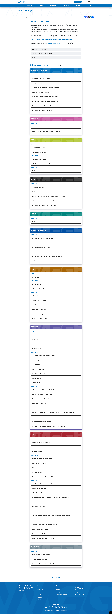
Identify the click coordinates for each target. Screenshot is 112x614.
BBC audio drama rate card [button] (38, 147)
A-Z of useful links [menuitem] (56, 577)
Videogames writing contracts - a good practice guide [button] (45, 563)
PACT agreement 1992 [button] (37, 284)
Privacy (38, 592)
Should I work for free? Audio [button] (39, 170)
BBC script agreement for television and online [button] (43, 355)
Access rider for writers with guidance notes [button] (42, 238)
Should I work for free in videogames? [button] (41, 554)
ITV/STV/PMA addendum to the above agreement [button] (44, 373)
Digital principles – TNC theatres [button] (40, 493)
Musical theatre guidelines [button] (38, 506)
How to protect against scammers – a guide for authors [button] (45, 191)
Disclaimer (39, 597)
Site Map (39, 599)
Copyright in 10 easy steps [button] (38, 83)
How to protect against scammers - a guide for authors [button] (45, 96)
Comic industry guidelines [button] (38, 187)
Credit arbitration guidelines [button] (39, 300)
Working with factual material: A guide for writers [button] (44, 205)
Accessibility (39, 591)
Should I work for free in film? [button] (39, 309)
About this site (40, 589)
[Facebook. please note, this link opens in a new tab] (52, 607)
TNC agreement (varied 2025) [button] (39, 463)
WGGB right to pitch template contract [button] (41, 421)
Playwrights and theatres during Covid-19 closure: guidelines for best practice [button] (51, 515)
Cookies (39, 594)
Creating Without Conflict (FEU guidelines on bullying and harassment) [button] (49, 242)
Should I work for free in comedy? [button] (40, 221)
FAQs (57, 591)
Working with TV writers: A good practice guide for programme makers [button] (49, 426)
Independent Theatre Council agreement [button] (42, 458)
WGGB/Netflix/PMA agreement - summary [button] (42, 382)
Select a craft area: (39, 65)
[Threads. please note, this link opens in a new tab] (56, 607)
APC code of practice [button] (37, 295)
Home (19, 5)
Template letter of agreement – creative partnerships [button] (45, 101)
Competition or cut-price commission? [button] (41, 78)
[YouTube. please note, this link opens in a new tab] (65, 607)
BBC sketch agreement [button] (37, 360)
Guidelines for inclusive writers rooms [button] (41, 247)
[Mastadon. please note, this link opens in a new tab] (59, 607)
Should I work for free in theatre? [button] (40, 529)
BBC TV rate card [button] (36, 335)
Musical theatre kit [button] (36, 511)
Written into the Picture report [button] (39, 318)
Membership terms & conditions (62, 594)
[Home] (22, 2)
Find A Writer (58, 592)
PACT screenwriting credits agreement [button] (41, 289)
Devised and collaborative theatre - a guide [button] (42, 483)
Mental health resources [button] (38, 251)
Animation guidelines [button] (37, 126)
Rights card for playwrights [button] (38, 520)
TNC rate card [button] (35, 447)
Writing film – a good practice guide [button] (40, 314)
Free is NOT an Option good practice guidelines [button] (43, 394)
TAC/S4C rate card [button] (36, 348)
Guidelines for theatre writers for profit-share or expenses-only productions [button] (50, 497)
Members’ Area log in (60, 587)
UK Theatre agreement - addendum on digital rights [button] (44, 476)
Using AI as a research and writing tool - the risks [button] (44, 105)
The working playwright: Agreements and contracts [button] (44, 533)
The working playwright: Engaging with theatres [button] (43, 538)
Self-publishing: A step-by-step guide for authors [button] (43, 200)
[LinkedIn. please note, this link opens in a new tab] (49, 607)
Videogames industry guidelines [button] (39, 559)
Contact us (91, 5)
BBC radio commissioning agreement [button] (41, 163)
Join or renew (30, 5)
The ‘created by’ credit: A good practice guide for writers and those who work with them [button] (53, 412)
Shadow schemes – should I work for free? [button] (42, 399)
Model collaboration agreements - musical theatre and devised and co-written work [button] (52, 502)
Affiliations (58, 589)
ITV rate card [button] (35, 339)
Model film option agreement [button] (39, 305)
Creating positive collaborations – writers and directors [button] (45, 87)
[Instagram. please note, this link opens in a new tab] (62, 607)
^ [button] (110, 613)
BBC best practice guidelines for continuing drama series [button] (45, 389)
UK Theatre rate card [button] (37, 451)
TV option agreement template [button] (39, 417)
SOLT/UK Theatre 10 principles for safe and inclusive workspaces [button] (47, 256)
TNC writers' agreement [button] (37, 467)
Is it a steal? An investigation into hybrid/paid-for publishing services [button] (48, 196)
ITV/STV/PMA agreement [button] (38, 369)
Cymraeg (39, 596)
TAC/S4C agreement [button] (36, 378)
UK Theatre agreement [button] (37, 472)
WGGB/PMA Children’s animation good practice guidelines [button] (46, 131)
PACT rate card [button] (35, 277)
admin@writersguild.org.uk (54, 43)
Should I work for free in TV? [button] (39, 403)
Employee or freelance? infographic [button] (40, 92)
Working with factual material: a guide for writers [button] (44, 110)
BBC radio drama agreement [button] (39, 159)
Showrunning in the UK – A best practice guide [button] (43, 408)
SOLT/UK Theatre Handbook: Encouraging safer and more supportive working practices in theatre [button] (55, 261)
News (41, 5)
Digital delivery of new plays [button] (39, 488)
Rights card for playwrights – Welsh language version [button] (45, 524)
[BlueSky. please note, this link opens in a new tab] (46, 607)
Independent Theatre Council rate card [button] (41, 442)
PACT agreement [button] (36, 364)
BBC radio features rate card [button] (39, 152)
